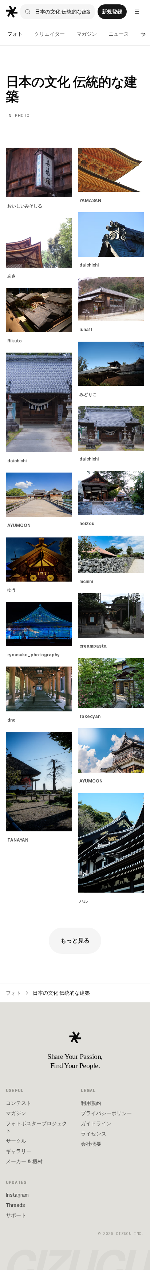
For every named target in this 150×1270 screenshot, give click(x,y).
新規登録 (112, 11)
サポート (16, 1215)
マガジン (86, 34)
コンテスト (18, 1103)
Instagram (17, 1195)
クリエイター (49, 34)
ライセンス (93, 1133)
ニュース (118, 34)
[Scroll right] (144, 34)
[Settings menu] (137, 11)
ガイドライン (96, 1123)
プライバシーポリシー (106, 1113)
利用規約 (91, 1103)
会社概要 (91, 1144)
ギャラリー (18, 1151)
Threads (15, 1205)
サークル (16, 1141)
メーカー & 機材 (24, 1161)
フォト (15, 34)
